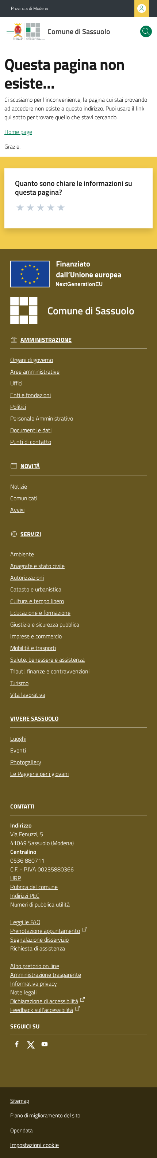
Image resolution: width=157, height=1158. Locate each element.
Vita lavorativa (27, 694)
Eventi (18, 750)
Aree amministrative (35, 371)
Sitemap (19, 1101)
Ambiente (22, 554)
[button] (146, 31)
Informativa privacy (33, 983)
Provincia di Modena (29, 8)
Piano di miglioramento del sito (45, 1115)
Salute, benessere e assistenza (47, 659)
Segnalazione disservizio (39, 939)
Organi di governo (31, 359)
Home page (18, 131)
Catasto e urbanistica (35, 589)
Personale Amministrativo (41, 418)
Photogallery (25, 762)
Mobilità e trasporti (33, 647)
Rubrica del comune (34, 886)
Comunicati (23, 498)
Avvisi (17, 509)
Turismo (19, 683)
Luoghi (18, 738)
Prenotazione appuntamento (45, 930)
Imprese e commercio (36, 636)
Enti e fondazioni (30, 395)
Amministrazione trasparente (45, 974)
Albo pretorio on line (34, 965)
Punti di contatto (30, 441)
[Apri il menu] (10, 31)
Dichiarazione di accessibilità (44, 1001)
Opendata (21, 1130)
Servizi (30, 534)
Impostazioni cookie (34, 1144)
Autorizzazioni (27, 577)
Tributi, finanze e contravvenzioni (49, 671)
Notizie (18, 486)
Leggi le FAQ (25, 922)
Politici (18, 406)
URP (15, 878)
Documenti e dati (30, 430)
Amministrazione (46, 339)
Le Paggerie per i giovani (39, 773)
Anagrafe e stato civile (37, 565)
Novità (30, 466)
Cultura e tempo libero (37, 601)
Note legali (23, 992)
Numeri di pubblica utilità (40, 904)
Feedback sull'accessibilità (41, 1009)
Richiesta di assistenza (37, 948)
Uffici (16, 383)
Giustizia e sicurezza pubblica (44, 624)
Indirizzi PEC (24, 895)
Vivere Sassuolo (34, 718)
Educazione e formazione (40, 612)
